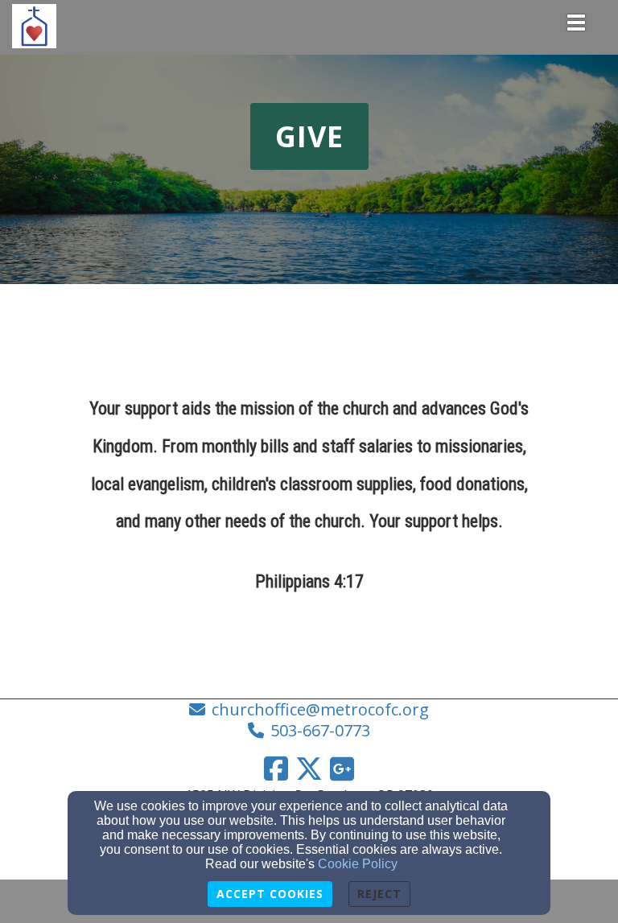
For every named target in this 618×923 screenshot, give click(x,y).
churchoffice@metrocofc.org (320, 709)
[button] (309, 136)
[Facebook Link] (276, 768)
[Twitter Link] (309, 768)
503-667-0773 (320, 730)
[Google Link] (342, 768)
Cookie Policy (358, 864)
